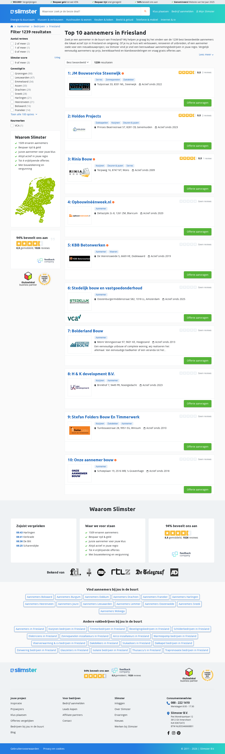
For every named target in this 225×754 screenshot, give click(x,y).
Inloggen (120, 703)
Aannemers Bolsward (39, 596)
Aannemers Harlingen (185, 596)
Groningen (23, 73)
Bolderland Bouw (87, 330)
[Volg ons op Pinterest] (179, 732)
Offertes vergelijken (22, 720)
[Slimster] (13, 26)
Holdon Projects (86, 116)
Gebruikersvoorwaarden (25, 748)
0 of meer (22, 51)
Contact (67, 720)
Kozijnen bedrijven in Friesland (67, 629)
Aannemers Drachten (126, 596)
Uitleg (57, 57)
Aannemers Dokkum (97, 596)
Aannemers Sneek (189, 604)
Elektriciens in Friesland (43, 636)
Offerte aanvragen (197, 102)
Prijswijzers (17, 709)
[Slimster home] (24, 11)
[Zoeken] (145, 11)
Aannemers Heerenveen (39, 604)
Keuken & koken (103, 19)
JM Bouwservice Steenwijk (96, 73)
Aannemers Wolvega (113, 611)
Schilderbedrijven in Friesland (191, 629)
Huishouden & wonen (79, 19)
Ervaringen (121, 715)
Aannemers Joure (68, 604)
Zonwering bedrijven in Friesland (36, 650)
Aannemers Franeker (155, 596)
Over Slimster (123, 709)
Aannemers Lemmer (128, 604)
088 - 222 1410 (180, 703)
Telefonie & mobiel (147, 19)
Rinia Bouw (82, 159)
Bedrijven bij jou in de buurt (27, 726)
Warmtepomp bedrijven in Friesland (175, 636)
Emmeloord (24, 81)
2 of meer (22, 43)
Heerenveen (24, 102)
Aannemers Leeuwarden (97, 604)
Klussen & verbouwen (50, 19)
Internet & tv (168, 19)
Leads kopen (70, 709)
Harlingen (23, 97)
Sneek (21, 93)
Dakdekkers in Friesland (104, 643)
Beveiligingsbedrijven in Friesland (149, 629)
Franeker (22, 110)
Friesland (54, 26)
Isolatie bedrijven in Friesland (110, 650)
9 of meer (22, 62)
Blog (13, 732)
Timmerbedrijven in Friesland (107, 629)
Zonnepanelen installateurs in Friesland (84, 636)
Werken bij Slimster (126, 726)
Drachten (23, 89)
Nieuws (119, 720)
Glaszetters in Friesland (74, 650)
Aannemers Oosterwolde (159, 604)
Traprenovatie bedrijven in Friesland (186, 650)
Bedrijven (39, 26)
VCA (19, 125)
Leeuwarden (24, 77)
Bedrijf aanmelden (183, 11)
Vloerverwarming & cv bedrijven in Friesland (59, 643)
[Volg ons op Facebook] (168, 732)
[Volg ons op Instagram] (173, 732)
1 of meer (22, 47)
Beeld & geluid (124, 19)
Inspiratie (16, 703)
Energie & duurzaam (23, 19)
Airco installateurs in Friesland (131, 636)
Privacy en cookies (54, 748)
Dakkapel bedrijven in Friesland (173, 643)
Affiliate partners (73, 715)
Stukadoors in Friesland (136, 643)
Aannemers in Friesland (30, 629)
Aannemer (23, 26)
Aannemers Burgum (69, 596)
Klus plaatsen (161, 11)
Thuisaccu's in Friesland (146, 650)
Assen (21, 85)
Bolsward (23, 106)
